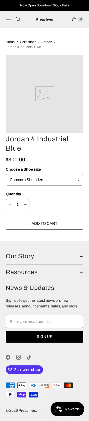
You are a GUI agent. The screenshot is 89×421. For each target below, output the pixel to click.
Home (10, 42)
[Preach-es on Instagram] (21, 357)
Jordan (47, 42)
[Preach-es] (44, 19)
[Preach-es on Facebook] (11, 357)
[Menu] (8, 19)
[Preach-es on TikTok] (32, 357)
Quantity (13, 194)
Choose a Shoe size (23, 169)
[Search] (18, 19)
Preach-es (27, 410)
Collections (28, 42)
